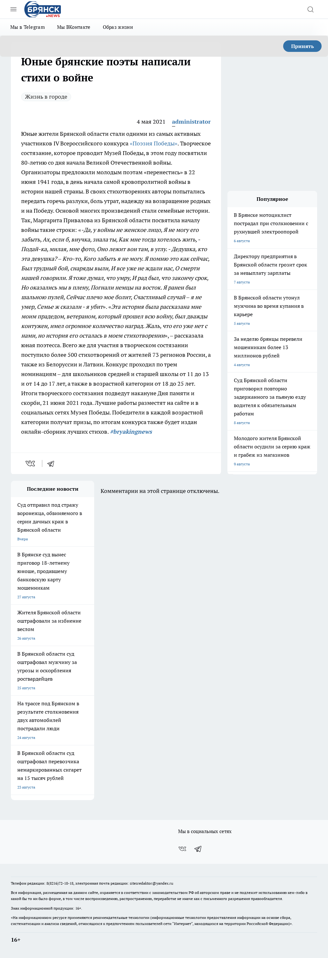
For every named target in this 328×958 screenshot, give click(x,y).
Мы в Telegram (27, 27)
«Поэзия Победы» (153, 143)
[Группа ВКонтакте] (182, 848)
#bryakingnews (131, 431)
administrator (191, 121)
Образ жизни (118, 27)
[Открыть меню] (13, 9)
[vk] (31, 463)
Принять (302, 46)
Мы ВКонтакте (74, 27)
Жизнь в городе (46, 96)
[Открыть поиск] (310, 9)
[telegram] (52, 463)
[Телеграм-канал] (198, 848)
